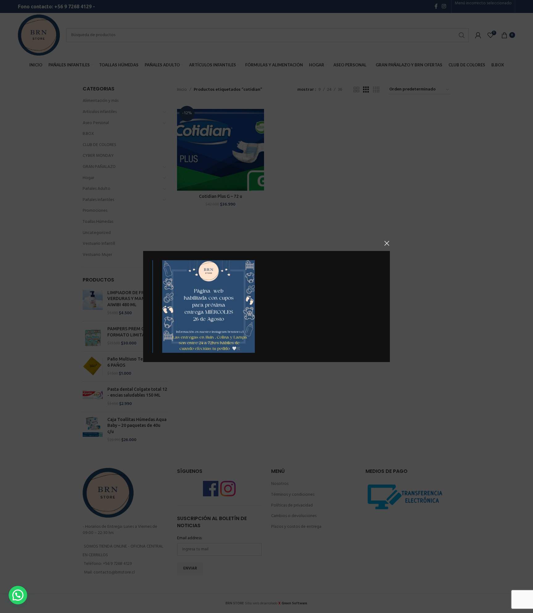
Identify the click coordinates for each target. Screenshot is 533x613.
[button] (18, 595)
